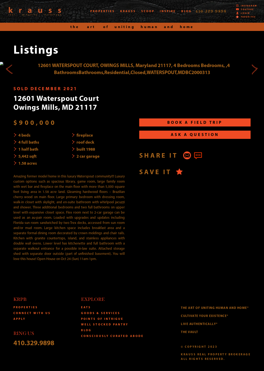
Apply (19, 319)
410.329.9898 (33, 342)
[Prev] (9, 68)
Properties (25, 307)
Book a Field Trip (195, 122)
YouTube (247, 9)
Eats (86, 307)
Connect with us (32, 313)
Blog (86, 330)
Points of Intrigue (102, 319)
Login (245, 13)
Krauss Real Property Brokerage (34, 11)
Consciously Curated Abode (112, 336)
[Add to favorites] (179, 171)
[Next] (254, 68)
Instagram (249, 5)
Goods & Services (100, 313)
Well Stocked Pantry (104, 324)
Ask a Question (195, 134)
